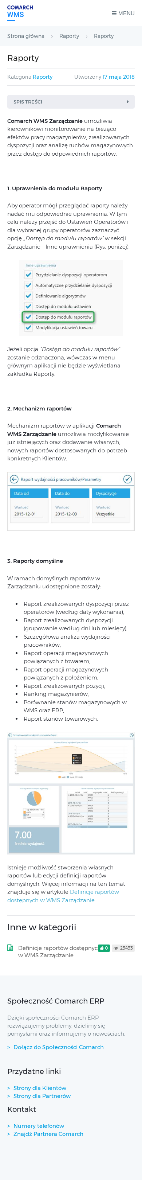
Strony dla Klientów (39, 1087)
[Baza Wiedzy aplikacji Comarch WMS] (20, 13)
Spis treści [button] (27, 102)
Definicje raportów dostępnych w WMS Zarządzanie (59, 952)
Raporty (42, 77)
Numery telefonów (38, 1125)
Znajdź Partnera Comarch (48, 1133)
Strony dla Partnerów (42, 1096)
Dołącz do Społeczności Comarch (58, 1047)
